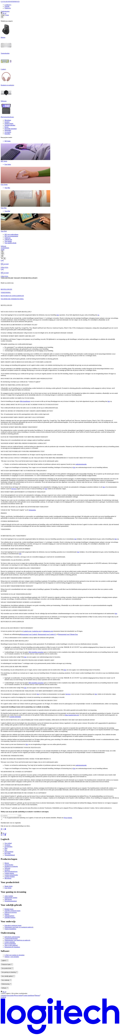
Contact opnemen (9, 942)
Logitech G (7, 5)
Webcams (7, 868)
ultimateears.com (48, 631)
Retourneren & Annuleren (12, 947)
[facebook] (5, 829)
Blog (5, 848)
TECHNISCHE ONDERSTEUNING (12, 299)
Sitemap (37, 995)
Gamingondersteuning (11, 938)
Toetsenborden (8, 865)
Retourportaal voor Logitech (28, 634)
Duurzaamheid (8, 851)
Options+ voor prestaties (11, 956)
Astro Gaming (8, 896)
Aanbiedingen (5, 248)
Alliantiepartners (9, 916)
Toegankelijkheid (9, 855)
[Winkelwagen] (2, 258)
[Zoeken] (2, 251)
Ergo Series (7, 888)
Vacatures (7, 845)
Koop (3, 15)
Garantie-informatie (15, 716)
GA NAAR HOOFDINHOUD (10, 1)
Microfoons (7, 878)
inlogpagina (32, 510)
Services (13, 488)
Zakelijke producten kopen (12, 910)
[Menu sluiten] (2, 17)
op (98, 315)
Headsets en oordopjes (11, 866)
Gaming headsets (9, 876)
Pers (5, 850)
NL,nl (4, 13)
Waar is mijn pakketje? (11, 945)
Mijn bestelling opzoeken (36, 652)
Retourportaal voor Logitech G (47, 634)
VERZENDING (6, 292)
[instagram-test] (2, 829)
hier (58, 315)
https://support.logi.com (72, 715)
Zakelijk (6, 6)
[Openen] (4, 258)
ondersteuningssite (81, 464)
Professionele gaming (10, 897)
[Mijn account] (2, 256)
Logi (2, 260)
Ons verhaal (8, 843)
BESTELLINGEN (6, 289)
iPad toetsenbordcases (10, 871)
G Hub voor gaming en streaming (14, 955)
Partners (6, 914)
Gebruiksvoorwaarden (7, 995)
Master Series (8, 886)
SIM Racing (8, 899)
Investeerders (8, 846)
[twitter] (3, 829)
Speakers (7, 870)
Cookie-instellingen (28, 995)
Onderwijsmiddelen (10, 929)
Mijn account (5, 264)
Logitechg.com (36, 631)
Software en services (10, 912)
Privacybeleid (18, 995)
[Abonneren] (19, 816)
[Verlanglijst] (2, 254)
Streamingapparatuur (10, 901)
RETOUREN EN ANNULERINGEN (12, 296)
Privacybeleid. (68, 817)
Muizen (6, 863)
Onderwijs (7, 8)
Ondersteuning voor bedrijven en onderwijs (17, 940)
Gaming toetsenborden (11, 875)
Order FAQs (4, 267)
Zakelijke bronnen (9, 917)
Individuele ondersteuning (12, 937)
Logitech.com (27, 631)
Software (3, 246)
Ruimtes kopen (8, 909)
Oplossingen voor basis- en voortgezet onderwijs (18, 927)
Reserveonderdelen (10, 943)
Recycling (7, 853)
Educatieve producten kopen (12, 925)
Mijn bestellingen (25, 401)
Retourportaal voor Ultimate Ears (68, 634)
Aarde (2, 249)
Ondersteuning (5, 11)
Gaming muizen (9, 873)
